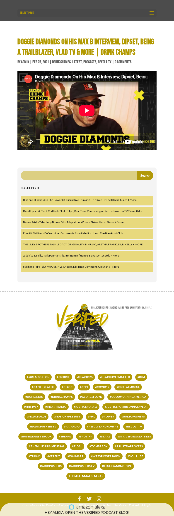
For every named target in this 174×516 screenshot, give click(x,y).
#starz (104, 436)
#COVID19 (102, 387)
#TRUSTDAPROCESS (129, 446)
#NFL (91, 416)
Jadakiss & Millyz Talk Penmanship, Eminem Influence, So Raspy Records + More (71, 255)
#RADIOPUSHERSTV (43, 426)
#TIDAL (77, 446)
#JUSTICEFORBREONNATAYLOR (126, 406)
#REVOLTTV (134, 426)
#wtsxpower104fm (105, 456)
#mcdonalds (36, 416)
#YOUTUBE (135, 456)
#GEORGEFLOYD (91, 396)
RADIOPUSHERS (51, 466)
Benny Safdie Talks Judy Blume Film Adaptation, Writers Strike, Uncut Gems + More (73, 222)
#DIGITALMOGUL (128, 387)
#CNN (84, 387)
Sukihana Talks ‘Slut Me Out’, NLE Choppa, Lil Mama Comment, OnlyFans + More (71, 266)
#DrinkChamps (62, 396)
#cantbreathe (43, 387)
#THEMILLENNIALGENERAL (47, 446)
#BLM (141, 377)
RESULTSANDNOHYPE (117, 466)
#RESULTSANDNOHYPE (102, 426)
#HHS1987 (31, 406)
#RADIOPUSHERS (133, 416)
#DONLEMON (34, 396)
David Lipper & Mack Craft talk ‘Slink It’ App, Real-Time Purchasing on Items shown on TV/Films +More (83, 211)
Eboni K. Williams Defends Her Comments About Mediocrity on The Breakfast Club (73, 233)
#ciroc (67, 387)
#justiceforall (85, 406)
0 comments (123, 62)
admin (25, 62)
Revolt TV (104, 62)
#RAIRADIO (72, 426)
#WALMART (76, 456)
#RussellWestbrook (36, 436)
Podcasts (89, 62)
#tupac (34, 456)
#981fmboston (38, 377)
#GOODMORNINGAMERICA (128, 396)
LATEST (77, 62)
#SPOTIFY (85, 436)
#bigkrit (63, 377)
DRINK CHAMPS (61, 62)
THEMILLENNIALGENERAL (86, 476)
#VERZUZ (53, 456)
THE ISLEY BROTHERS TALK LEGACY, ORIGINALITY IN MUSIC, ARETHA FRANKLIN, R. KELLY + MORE (83, 244)
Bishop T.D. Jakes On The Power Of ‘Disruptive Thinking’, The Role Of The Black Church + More (80, 200)
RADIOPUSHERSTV (82, 466)
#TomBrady (98, 446)
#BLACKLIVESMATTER (115, 377)
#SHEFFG (65, 436)
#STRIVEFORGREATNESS (134, 436)
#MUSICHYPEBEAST (67, 416)
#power (108, 416)
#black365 (85, 377)
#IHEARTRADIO (55, 406)
